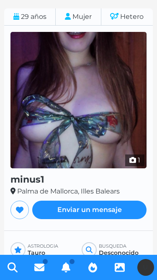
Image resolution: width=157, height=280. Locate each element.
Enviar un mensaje (89, 210)
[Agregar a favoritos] (19, 210)
